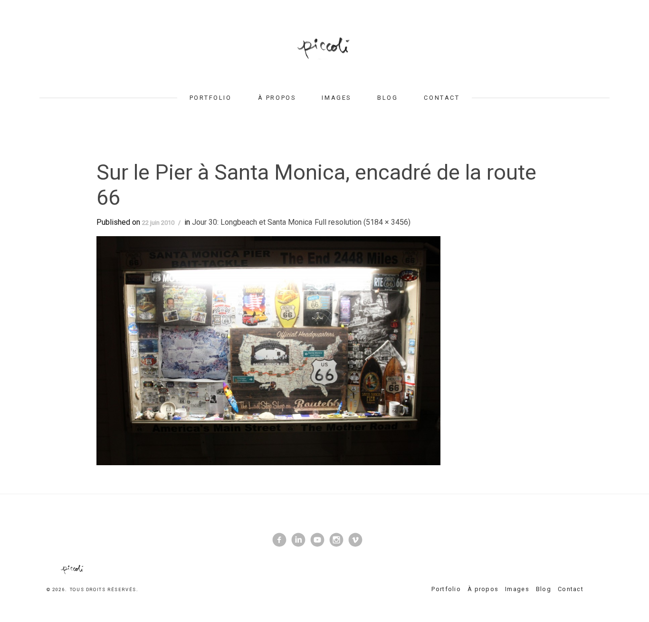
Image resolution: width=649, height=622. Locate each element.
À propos (277, 97)
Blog (387, 97)
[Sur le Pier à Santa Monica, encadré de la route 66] (268, 349)
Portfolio (211, 97)
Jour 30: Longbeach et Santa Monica (252, 222)
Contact (441, 97)
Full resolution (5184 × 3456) (362, 222)
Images (336, 97)
